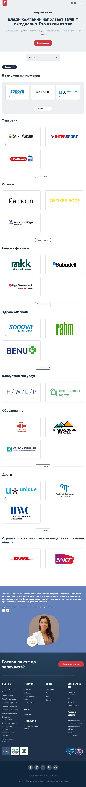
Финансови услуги (9, 702)
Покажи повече (42, 176)
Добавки (27, 693)
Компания (50, 689)
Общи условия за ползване (35, 781)
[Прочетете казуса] (17, 92)
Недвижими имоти (9, 706)
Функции (27, 689)
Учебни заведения (9, 713)
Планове (27, 714)
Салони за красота (9, 723)
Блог (48, 696)
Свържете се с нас (71, 664)
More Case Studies (39, 109)
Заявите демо (73, 705)
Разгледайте (43, 43)
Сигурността (28, 702)
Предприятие (7, 695)
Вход (69, 698)
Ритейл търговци (9, 699)
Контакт (71, 702)
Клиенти (49, 700)
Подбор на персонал (10, 710)
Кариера (49, 693)
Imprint (20, 781)
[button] (3, 610)
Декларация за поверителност (58, 781)
